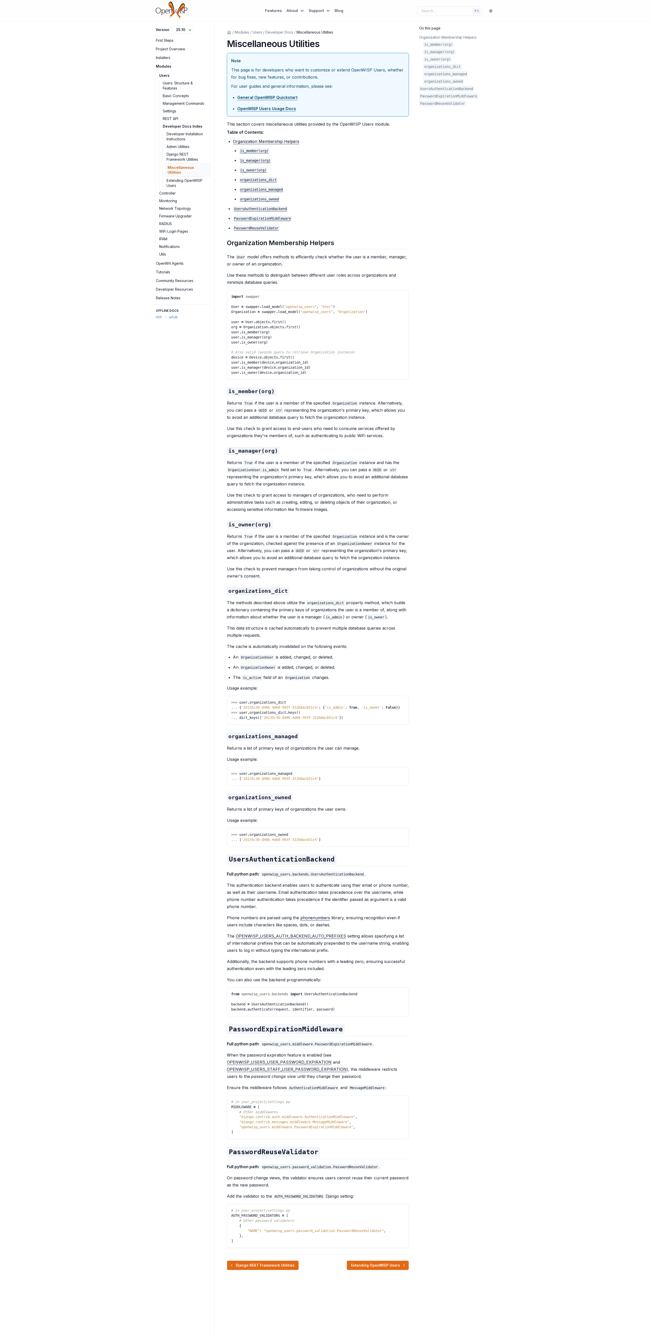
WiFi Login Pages (173, 231)
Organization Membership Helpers (266, 141)
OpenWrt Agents (170, 263)
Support (317, 10)
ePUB (173, 317)
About (292, 10)
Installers (163, 57)
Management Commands (183, 103)
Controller (167, 193)
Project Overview (170, 49)
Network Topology (175, 208)
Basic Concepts (176, 96)
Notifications (169, 246)
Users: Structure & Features (178, 85)
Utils (162, 254)
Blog (339, 10)
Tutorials (163, 272)
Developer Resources (174, 289)
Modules (163, 66)
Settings (169, 111)
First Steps (164, 40)
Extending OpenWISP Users (184, 183)
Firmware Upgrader (175, 216)
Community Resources (174, 280)
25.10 (181, 29)
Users (164, 75)
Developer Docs (279, 32)
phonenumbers (315, 917)
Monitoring (168, 201)
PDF (159, 317)
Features (273, 10)
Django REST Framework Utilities (182, 156)
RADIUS (165, 223)
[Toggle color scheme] (490, 11)
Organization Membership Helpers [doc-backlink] (280, 243)
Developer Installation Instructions (185, 136)
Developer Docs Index (182, 126)
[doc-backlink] (251, 391)
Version (162, 29)
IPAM (163, 239)
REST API (170, 118)
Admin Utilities (178, 146)
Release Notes (168, 298)
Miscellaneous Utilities (181, 170)
